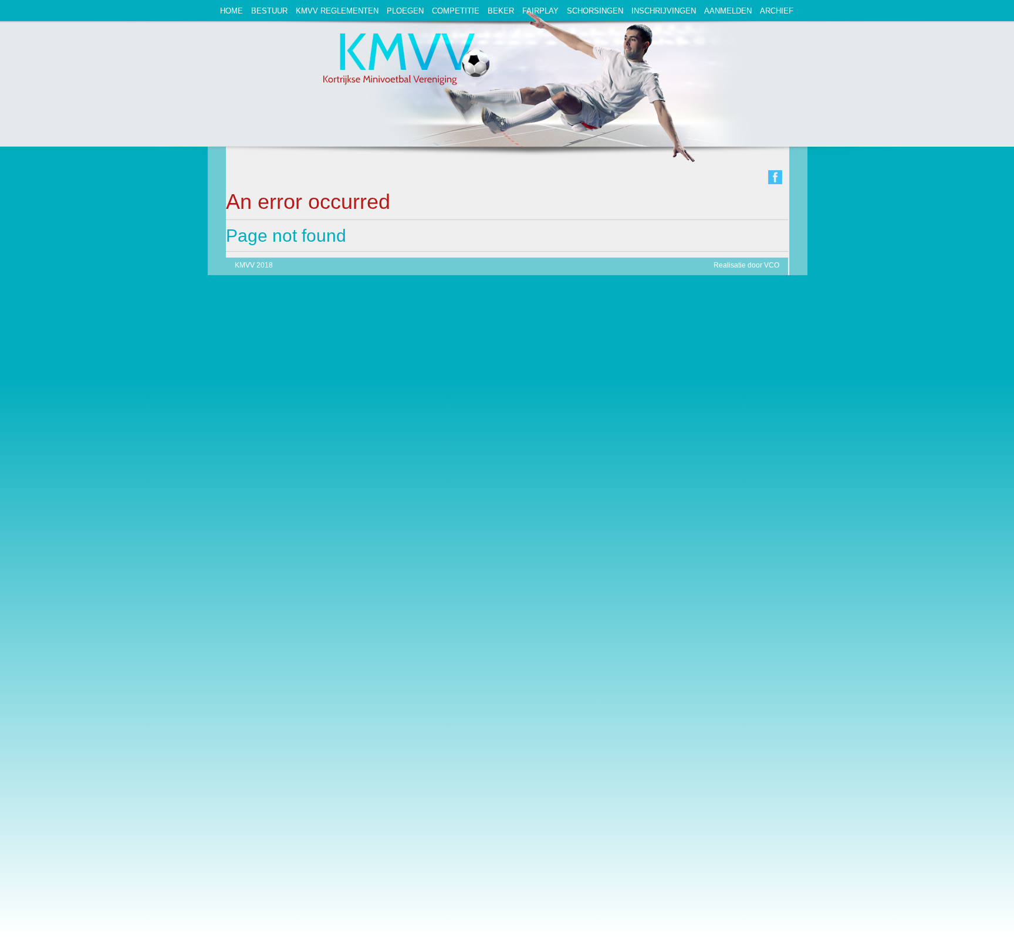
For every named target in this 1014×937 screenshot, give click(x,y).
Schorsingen (595, 10)
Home (231, 10)
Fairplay (540, 10)
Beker (501, 10)
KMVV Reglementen (337, 10)
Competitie (455, 10)
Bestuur (269, 10)
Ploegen (405, 10)
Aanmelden (728, 10)
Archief (776, 10)
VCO (771, 265)
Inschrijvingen (663, 10)
